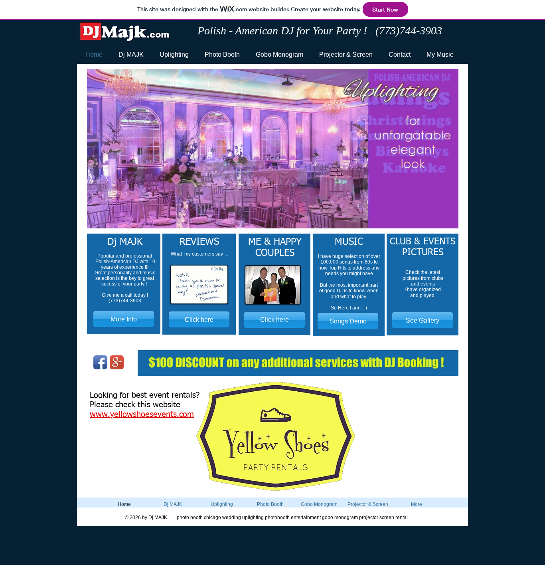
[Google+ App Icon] (117, 362)
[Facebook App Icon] (100, 362)
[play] (439, 221)
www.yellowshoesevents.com (142, 414)
